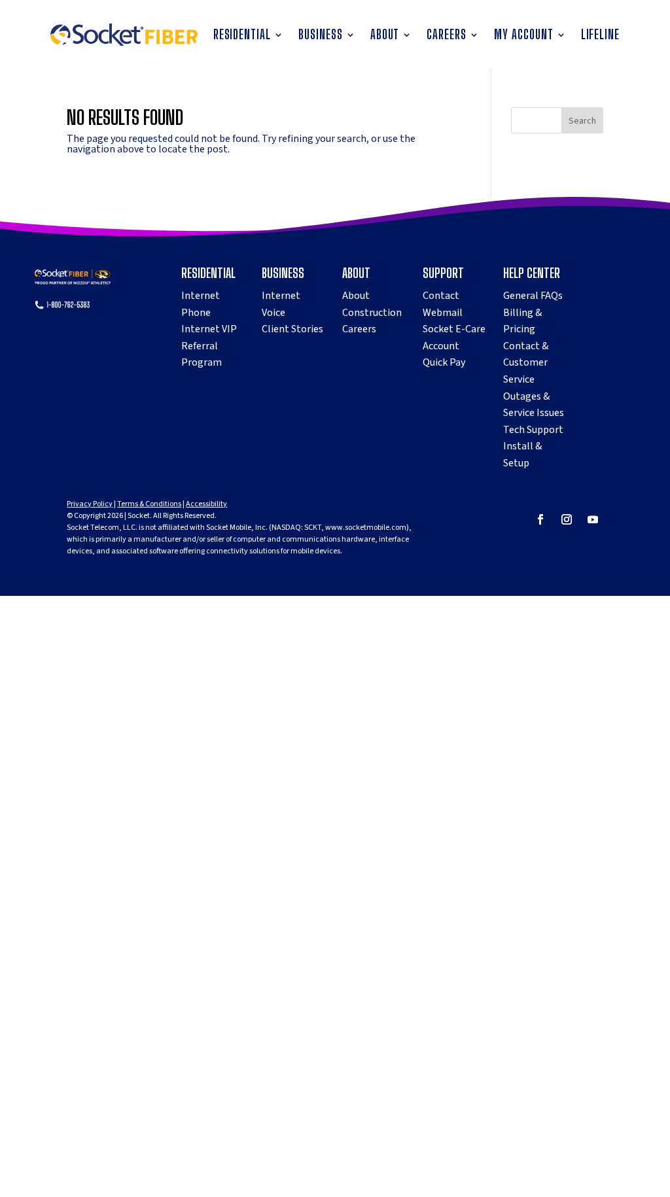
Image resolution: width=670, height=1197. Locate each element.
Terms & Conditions (149, 504)
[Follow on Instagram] (566, 519)
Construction (372, 312)
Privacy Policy (90, 504)
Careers (447, 36)
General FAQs (533, 295)
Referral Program (201, 354)
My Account (524, 36)
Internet (200, 295)
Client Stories (292, 329)
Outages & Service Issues (533, 405)
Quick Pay (444, 362)
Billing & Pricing (522, 321)
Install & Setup (522, 454)
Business (320, 36)
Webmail (443, 312)
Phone (196, 312)
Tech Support (533, 430)
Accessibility (206, 504)
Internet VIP (209, 329)
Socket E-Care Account (454, 337)
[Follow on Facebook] (540, 519)
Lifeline (600, 36)
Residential (242, 36)
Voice (273, 312)
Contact (441, 295)
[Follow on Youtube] (592, 519)
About (385, 36)
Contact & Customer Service (525, 363)
